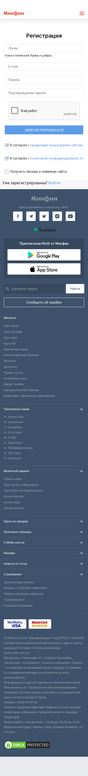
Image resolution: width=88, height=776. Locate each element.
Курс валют (11, 326)
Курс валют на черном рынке (23, 490)
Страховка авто (14, 599)
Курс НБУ (10, 343)
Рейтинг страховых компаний (23, 594)
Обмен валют (13, 479)
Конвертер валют (15, 378)
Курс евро (10, 337)
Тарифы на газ (13, 372)
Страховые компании (18, 605)
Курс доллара (13, 331)
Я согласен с (46, 145)
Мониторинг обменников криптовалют (29, 396)
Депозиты (10, 366)
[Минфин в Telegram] (31, 216)
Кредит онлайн (14, 384)
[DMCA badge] (44, 745)
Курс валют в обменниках (21, 485)
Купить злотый (13, 508)
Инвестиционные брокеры (21, 355)
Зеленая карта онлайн (19, 582)
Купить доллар (13, 496)
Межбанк (10, 361)
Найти (75, 289)
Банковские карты (16, 349)
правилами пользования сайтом (56, 145)
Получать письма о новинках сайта (38, 171)
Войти (54, 182)
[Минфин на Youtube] (70, 216)
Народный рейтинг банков (21, 390)
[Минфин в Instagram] (57, 216)
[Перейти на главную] (14, 13)
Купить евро (12, 502)
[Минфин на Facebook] (18, 216)
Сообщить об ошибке (44, 302)
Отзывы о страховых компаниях (25, 588)
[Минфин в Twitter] (44, 216)
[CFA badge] (64, 624)
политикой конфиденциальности (57, 158)
